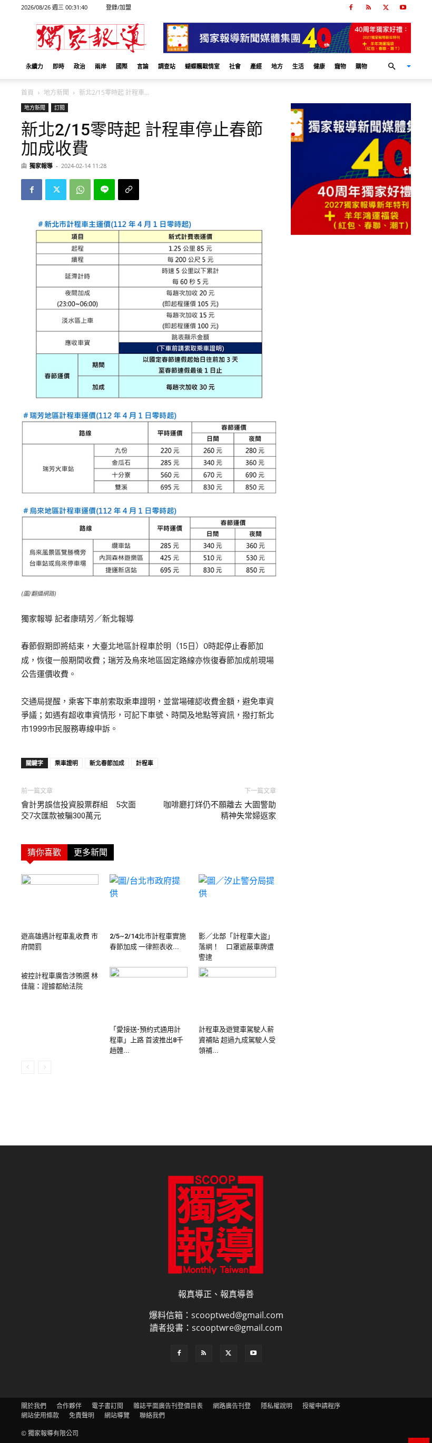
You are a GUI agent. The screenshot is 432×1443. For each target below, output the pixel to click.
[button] (395, 66)
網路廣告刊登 (232, 1405)
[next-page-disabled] (44, 1067)
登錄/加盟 (118, 7)
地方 (277, 66)
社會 (235, 66)
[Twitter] (386, 7)
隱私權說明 (276, 1405)
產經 (256, 66)
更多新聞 (90, 852)
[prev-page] (27, 1067)
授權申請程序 (321, 1405)
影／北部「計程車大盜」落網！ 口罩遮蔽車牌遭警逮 (236, 946)
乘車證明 (66, 763)
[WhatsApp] (80, 189)
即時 (58, 66)
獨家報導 (41, 166)
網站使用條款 (40, 1415)
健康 (319, 66)
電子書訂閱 (107, 1405)
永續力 (34, 66)
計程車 (144, 763)
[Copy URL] (128, 189)
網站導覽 (117, 1415)
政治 (79, 66)
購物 (361, 66)
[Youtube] (403, 7)
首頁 (27, 92)
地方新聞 (56, 92)
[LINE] (104, 189)
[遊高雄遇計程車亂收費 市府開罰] (60, 900)
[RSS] (368, 7)
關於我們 (33, 1405)
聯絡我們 (152, 1415)
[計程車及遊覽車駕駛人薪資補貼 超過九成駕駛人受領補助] (237, 993)
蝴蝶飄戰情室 (202, 66)
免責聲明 (81, 1415)
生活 (298, 66)
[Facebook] (351, 7)
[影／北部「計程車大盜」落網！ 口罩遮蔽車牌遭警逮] (237, 900)
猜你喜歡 (44, 852)
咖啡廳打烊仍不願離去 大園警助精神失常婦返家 (219, 810)
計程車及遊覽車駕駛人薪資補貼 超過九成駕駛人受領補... (237, 1039)
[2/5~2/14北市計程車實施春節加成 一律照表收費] (148, 900)
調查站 (166, 66)
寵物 (340, 66)
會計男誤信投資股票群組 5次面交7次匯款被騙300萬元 (78, 810)
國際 (121, 66)
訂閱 (59, 107)
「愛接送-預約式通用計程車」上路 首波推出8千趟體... (146, 1039)
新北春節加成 (107, 763)
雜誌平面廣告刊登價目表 (168, 1405)
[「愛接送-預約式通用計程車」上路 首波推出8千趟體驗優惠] (148, 993)
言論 (143, 66)
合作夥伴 (69, 1405)
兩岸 (100, 66)
